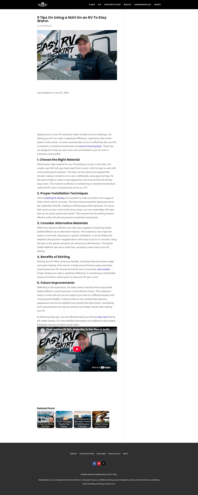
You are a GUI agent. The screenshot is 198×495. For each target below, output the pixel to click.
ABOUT (125, 454)
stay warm (103, 317)
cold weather (103, 269)
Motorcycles (112, 5)
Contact (73, 454)
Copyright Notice (87, 454)
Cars (92, 5)
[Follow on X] (103, 463)
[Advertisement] (79, 87)
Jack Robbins (44, 26)
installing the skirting (54, 198)
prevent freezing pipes (90, 146)
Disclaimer (101, 454)
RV (99, 5)
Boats (127, 5)
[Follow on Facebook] (94, 463)
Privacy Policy (114, 454)
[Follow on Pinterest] (99, 463)
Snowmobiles (142, 5)
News (157, 5)
